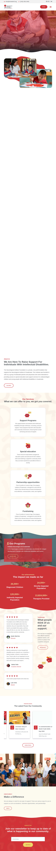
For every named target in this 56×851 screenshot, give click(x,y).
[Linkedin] (46, 1)
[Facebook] (48, 1)
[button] (50, 6)
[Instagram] (49, 1)
